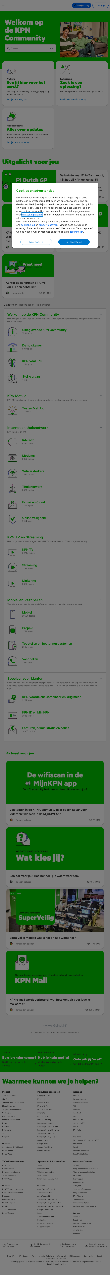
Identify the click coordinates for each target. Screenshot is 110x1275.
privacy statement (48, 224)
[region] (55, 215)
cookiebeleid (28, 224)
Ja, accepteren (74, 242)
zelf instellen (76, 231)
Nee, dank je (36, 242)
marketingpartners (32, 214)
